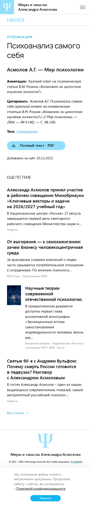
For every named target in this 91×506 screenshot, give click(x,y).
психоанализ (27, 131)
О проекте (76, 461)
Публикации (19, 37)
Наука (15, 20)
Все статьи (15, 412)
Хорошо (45, 498)
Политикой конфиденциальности (41, 488)
